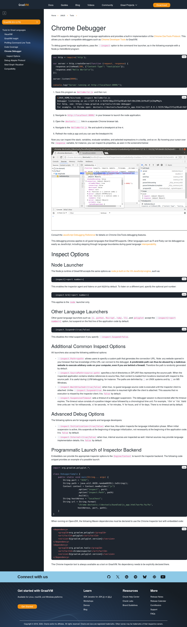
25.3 (110, 596)
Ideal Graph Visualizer (14, 64)
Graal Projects (127, 5)
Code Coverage (11, 46)
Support (153, 609)
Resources (130, 590)
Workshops (88, 601)
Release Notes (156, 596)
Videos (90, 5)
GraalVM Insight (11, 38)
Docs (50, 5)
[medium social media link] (135, 576)
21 (104, 596)
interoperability (149, 244)
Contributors (155, 605)
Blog (77, 5)
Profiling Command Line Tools (17, 42)
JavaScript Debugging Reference (79, 234)
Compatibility (9, 68)
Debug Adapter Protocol (14, 60)
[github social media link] (108, 576)
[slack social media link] (154, 576)
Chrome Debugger (12, 51)
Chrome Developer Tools (113, 39)
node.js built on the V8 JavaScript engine (131, 271)
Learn (88, 590)
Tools (72, 15)
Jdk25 (63, 15)
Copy (184, 56)
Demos (87, 605)
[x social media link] (117, 576)
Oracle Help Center (131, 596)
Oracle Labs (128, 601)
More (154, 590)
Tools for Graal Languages (14, 30)
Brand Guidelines (130, 605)
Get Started (27, 606)
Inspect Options (13, 56)
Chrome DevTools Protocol (167, 36)
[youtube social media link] (163, 576)
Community (107, 5)
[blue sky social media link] (145, 576)
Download (161, 5)
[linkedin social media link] (126, 576)
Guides (64, 5)
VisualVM (8, 34)
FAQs (152, 613)
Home (53, 15)
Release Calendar (158, 601)
